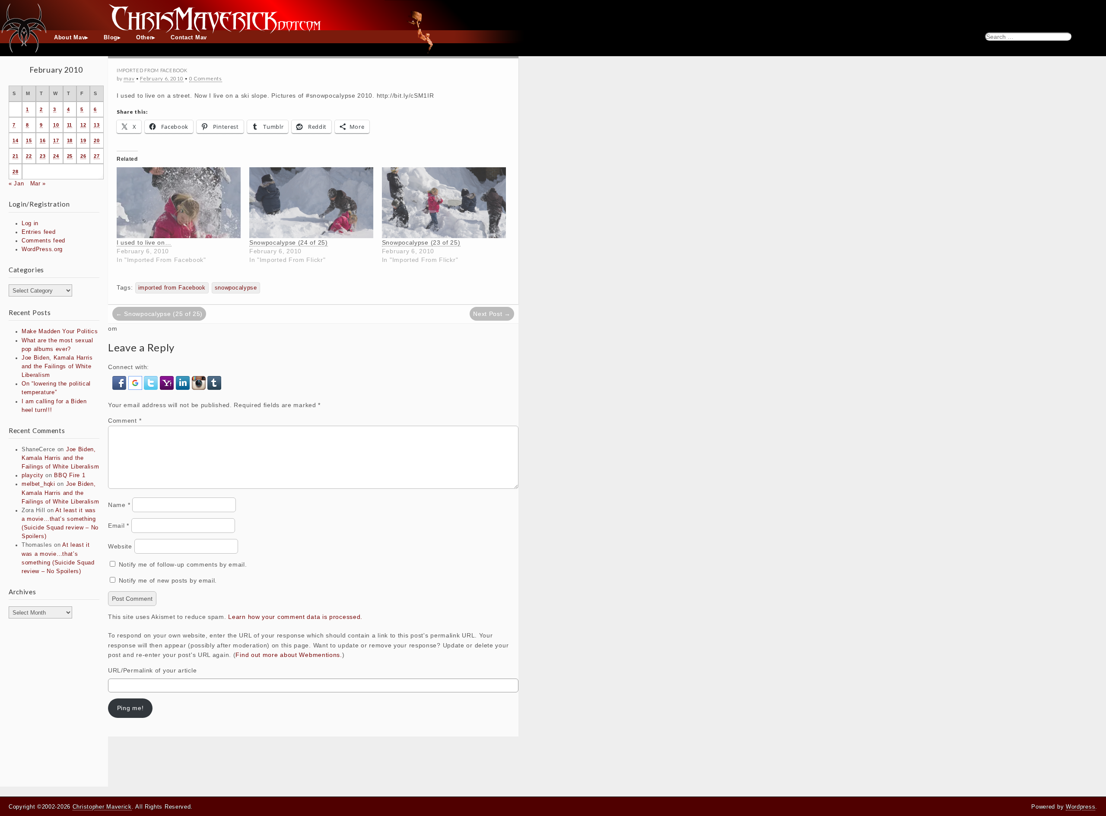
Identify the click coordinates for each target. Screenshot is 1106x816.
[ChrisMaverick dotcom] (553, 15)
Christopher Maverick (102, 806)
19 (83, 140)
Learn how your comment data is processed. (295, 616)
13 (96, 125)
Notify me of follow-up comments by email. (183, 564)
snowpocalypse (236, 288)
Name (119, 504)
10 (56, 125)
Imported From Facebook (152, 70)
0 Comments (205, 78)
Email (118, 525)
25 (70, 156)
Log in (30, 223)
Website (120, 546)
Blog (111, 38)
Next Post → (492, 313)
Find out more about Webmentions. (288, 654)
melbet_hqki (38, 484)
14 (15, 140)
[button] (120, 382)
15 (29, 140)
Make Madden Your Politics (60, 331)
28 (15, 171)
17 (56, 140)
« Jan (16, 184)
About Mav (69, 38)
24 (56, 156)
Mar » (38, 184)
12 (83, 125)
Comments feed (43, 241)
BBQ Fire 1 (69, 475)
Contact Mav (189, 38)
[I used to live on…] (179, 202)
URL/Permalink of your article (152, 670)
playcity (33, 475)
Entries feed (38, 232)
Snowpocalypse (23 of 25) (421, 242)
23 (42, 156)
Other (144, 38)
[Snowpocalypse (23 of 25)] (444, 202)
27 (96, 156)
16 (42, 140)
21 (15, 156)
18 (70, 140)
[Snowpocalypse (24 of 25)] (311, 202)
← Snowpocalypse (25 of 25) (159, 313)
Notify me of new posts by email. (168, 580)
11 (69, 125)
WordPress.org (42, 249)
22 (29, 156)
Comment (124, 420)
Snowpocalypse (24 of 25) (288, 242)
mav (129, 78)
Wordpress (1080, 806)
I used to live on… (144, 242)
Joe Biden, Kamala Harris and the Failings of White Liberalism (57, 366)
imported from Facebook (172, 288)
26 (83, 156)
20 (96, 140)
